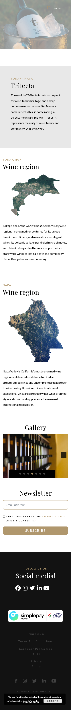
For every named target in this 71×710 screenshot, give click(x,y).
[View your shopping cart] (48, 8)
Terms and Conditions (35, 641)
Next (63, 455)
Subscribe (35, 530)
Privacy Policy (53, 516)
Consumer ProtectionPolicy (35, 651)
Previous (7, 455)
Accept (52, 701)
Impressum (36, 633)
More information (31, 701)
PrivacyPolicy (36, 664)
